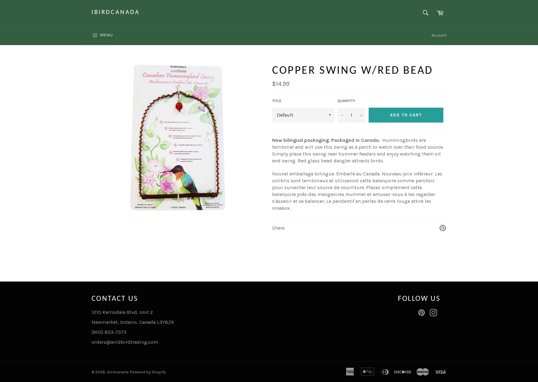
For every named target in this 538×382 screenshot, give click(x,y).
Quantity (346, 101)
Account (439, 35)
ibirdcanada (116, 12)
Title (276, 101)
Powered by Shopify (148, 372)
